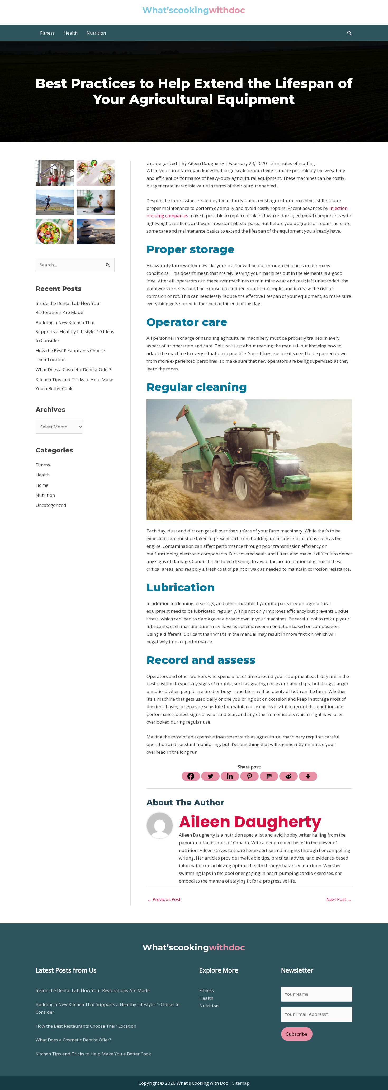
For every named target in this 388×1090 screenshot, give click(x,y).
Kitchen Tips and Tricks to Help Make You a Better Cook (93, 1054)
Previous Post (164, 899)
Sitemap (241, 1083)
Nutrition (45, 495)
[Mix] (269, 776)
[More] (308, 776)
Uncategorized (51, 505)
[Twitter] (210, 776)
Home (42, 485)
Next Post (339, 899)
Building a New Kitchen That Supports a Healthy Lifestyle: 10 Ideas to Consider (75, 331)
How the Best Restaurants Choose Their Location (86, 1026)
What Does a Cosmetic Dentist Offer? (73, 369)
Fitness (43, 465)
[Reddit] (288, 776)
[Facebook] (191, 776)
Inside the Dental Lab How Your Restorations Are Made (93, 990)
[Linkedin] (230, 776)
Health (43, 475)
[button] (349, 33)
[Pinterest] (249, 776)
